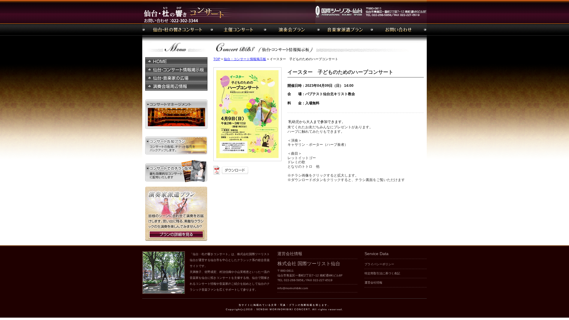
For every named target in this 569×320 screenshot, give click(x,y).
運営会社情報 (373, 282)
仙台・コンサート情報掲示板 (245, 59)
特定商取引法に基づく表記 (382, 273)
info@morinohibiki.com (292, 288)
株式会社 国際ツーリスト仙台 (308, 263)
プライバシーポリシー (379, 264)
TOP (216, 59)
